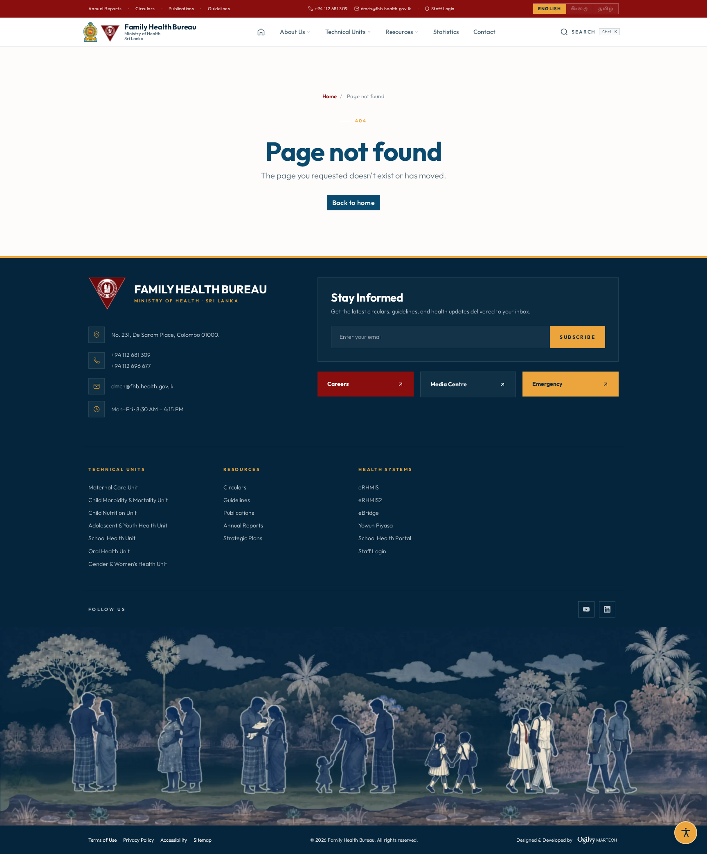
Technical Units (345, 32)
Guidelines (219, 8)
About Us (292, 32)
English (549, 8)
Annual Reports (105, 8)
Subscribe (577, 337)
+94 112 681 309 (328, 9)
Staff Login (443, 8)
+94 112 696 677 (131, 366)
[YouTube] (586, 609)
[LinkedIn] (607, 609)
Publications (181, 8)
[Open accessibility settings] (685, 832)
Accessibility (173, 840)
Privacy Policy (138, 840)
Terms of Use (102, 840)
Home (329, 96)
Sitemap (203, 840)
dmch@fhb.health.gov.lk (382, 9)
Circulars (145, 8)
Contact (484, 32)
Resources (399, 32)
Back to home (353, 202)
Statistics (446, 32)
